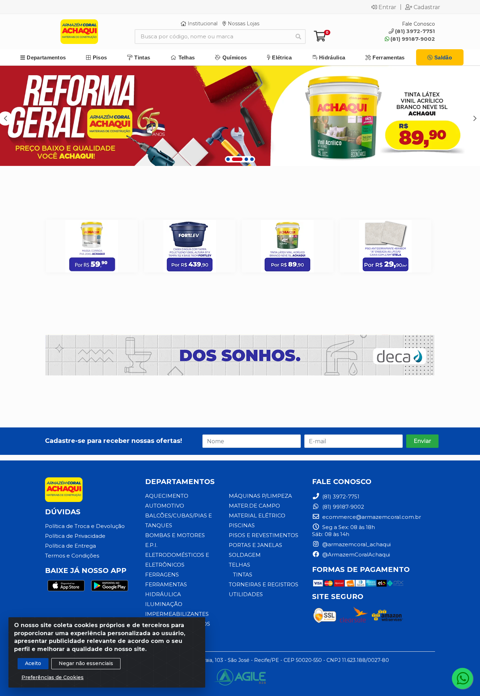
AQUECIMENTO (166, 495)
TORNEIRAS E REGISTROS (263, 584)
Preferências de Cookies (52, 677)
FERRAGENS (162, 574)
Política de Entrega (70, 545)
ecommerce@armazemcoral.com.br (371, 517)
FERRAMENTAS (166, 584)
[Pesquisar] (298, 36)
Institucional (202, 23)
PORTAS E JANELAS (255, 545)
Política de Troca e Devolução (85, 526)
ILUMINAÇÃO (163, 604)
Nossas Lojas (242, 23)
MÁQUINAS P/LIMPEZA (260, 495)
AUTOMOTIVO (164, 505)
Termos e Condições (72, 555)
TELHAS (239, 564)
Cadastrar (427, 7)
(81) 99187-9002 (412, 39)
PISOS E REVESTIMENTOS (263, 535)
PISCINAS (242, 525)
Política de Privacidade (75, 536)
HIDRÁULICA (163, 594)
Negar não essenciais (86, 663)
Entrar (387, 7)
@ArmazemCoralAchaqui (355, 554)
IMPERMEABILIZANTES (177, 614)
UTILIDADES (246, 594)
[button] (228, 159)
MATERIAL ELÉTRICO (257, 515)
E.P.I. (151, 545)
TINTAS (242, 574)
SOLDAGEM (245, 555)
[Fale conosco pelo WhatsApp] (462, 678)
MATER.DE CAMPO (254, 505)
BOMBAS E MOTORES (175, 535)
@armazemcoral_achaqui (356, 544)
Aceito (33, 663)
